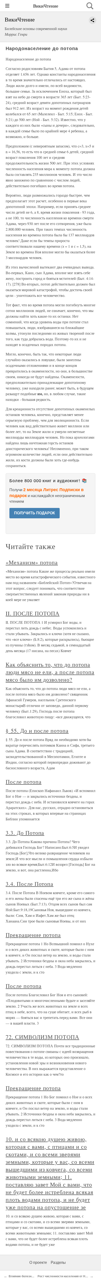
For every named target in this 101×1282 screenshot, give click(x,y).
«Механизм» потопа (32, 562)
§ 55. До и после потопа (37, 730)
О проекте (38, 1262)
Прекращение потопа (33, 935)
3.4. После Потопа (29, 884)
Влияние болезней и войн (26, 1276)
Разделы (58, 1262)
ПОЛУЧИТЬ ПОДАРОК (34, 513)
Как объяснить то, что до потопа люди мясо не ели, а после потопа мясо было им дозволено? (50, 672)
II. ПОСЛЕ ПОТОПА (32, 613)
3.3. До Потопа (25, 832)
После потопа (24, 781)
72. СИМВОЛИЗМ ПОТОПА (42, 1037)
